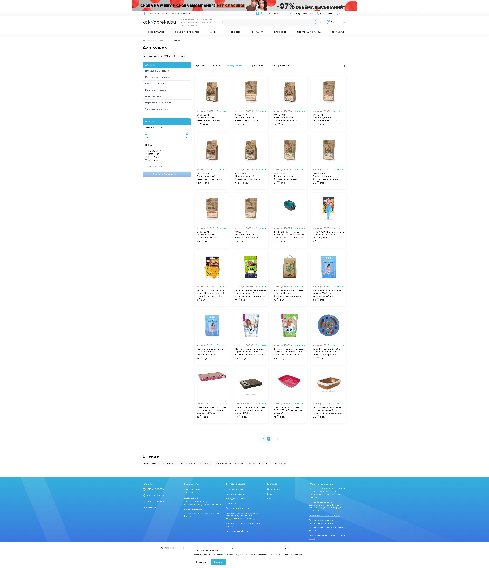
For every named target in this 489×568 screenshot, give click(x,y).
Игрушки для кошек (157, 71)
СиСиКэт (280, 463)
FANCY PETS (154, 151)
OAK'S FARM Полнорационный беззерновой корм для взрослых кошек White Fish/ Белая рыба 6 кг (250, 176)
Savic (239, 463)
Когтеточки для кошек (158, 77)
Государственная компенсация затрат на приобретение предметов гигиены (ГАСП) (242, 516)
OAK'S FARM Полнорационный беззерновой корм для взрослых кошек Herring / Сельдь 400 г (287, 176)
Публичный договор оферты (324, 515)
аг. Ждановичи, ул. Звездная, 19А (201, 513)
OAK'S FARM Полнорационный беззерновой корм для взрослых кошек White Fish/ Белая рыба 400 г (328, 176)
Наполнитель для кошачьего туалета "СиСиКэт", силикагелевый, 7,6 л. (328, 293)
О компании (273, 489)
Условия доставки (235, 494)
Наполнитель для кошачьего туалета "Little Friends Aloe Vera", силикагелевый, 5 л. (289, 352)
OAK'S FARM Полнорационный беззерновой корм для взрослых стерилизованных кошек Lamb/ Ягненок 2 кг (289, 118)
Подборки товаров (187, 32)
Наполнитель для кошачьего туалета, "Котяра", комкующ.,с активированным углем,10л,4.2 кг (250, 293)
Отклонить (201, 562)
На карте (189, 516)
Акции (214, 32)
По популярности (235, 65)
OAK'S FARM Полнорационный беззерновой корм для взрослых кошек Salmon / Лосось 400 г (326, 118)
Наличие (258, 66)
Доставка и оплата (309, 32)
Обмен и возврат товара (239, 508)
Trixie (251, 463)
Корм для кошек (154, 83)
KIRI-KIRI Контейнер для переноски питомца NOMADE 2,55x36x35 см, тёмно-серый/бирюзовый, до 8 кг (289, 235)
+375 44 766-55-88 (156, 489)
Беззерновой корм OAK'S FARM (160, 56)
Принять (218, 562)
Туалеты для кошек (156, 109)
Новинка (284, 66)
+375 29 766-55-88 (156, 495)
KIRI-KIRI (153, 154)
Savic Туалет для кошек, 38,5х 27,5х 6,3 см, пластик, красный (288, 410)
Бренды (271, 499)
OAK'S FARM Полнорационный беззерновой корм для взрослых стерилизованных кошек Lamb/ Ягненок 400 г (250, 235)
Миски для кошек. (155, 90)
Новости (234, 32)
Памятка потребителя (237, 531)
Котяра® (264, 463)
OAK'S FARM (223, 463)
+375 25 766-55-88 (156, 502)
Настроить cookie (214, 550)
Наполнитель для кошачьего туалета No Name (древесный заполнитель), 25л (289, 293)
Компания (256, 32)
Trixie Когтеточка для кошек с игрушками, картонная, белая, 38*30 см (250, 410)
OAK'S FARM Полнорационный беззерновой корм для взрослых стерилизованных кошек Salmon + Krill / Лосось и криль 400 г (250, 118)
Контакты (337, 32)
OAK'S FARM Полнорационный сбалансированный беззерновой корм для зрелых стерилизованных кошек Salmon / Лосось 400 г (211, 235)
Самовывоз (231, 503)
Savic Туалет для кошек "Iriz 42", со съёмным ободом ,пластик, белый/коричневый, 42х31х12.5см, (328, 410)
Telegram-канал (303, 13)
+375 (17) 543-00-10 (153, 508)
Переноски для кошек (158, 102)
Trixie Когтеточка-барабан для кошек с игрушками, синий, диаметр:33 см (327, 352)
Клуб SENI (280, 32)
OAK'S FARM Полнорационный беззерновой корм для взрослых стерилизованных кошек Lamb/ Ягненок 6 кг (211, 176)
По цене (216, 65)
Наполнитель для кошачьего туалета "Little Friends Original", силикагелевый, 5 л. (250, 352)
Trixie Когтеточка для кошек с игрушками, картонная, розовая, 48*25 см (211, 410)
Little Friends (154, 157)
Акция (271, 66)
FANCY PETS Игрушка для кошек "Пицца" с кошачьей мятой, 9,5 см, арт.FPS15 (210, 293)
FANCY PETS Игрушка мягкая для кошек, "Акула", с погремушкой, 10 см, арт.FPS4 (328, 235)
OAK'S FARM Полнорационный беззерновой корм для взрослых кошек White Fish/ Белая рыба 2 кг (211, 118)
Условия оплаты (234, 489)
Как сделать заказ (235, 499)
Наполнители (153, 96)
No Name (153, 160)
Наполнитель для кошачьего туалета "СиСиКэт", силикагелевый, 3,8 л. (211, 352)
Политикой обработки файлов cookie (287, 555)
